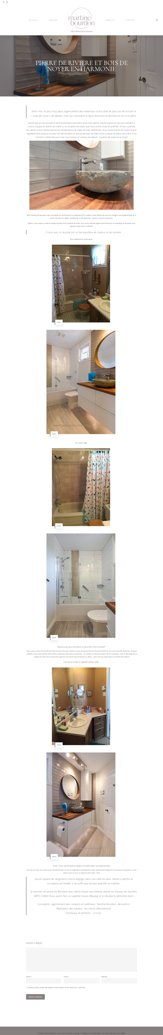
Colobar (97, 913)
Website (104, 977)
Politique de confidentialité (91, 1033)
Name (29, 977)
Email (66, 977)
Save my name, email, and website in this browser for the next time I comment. (56, 987)
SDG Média (121, 1033)
